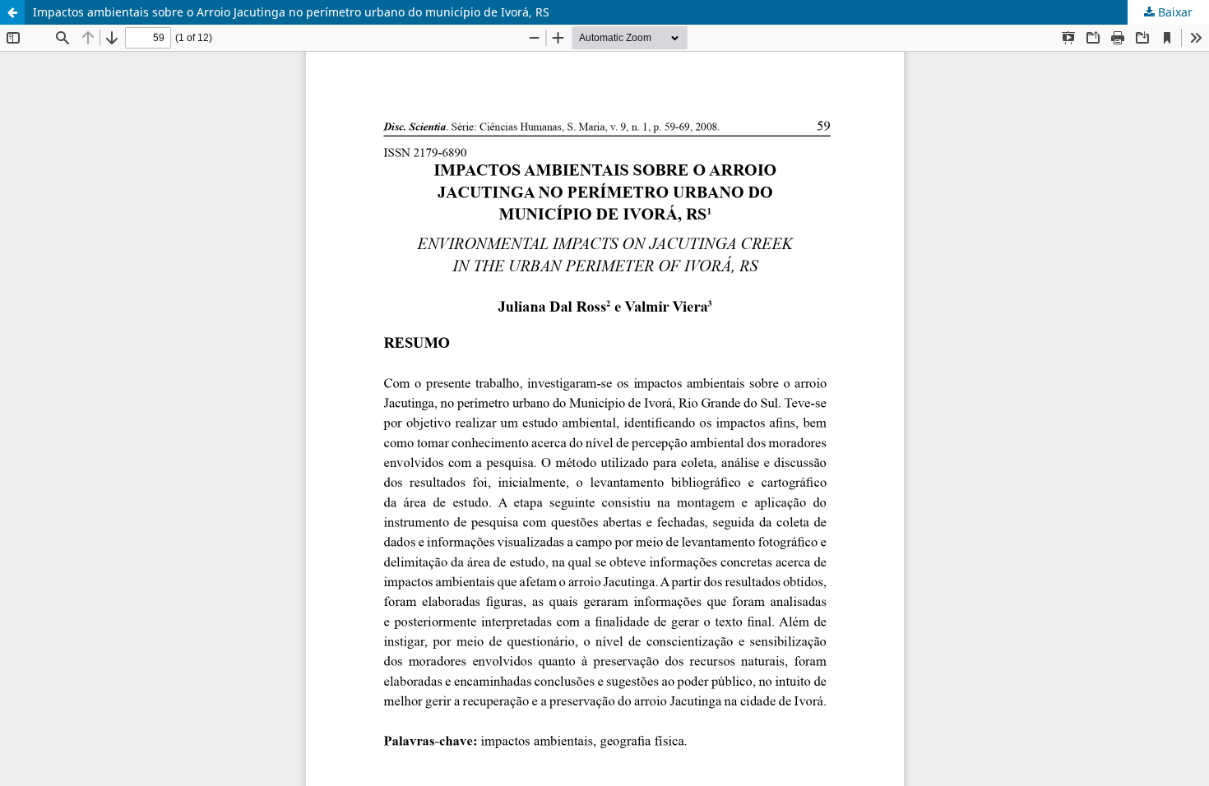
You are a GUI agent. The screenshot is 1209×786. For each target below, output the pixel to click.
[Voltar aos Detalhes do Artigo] (12, 12)
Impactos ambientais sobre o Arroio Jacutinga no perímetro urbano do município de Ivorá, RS (291, 12)
